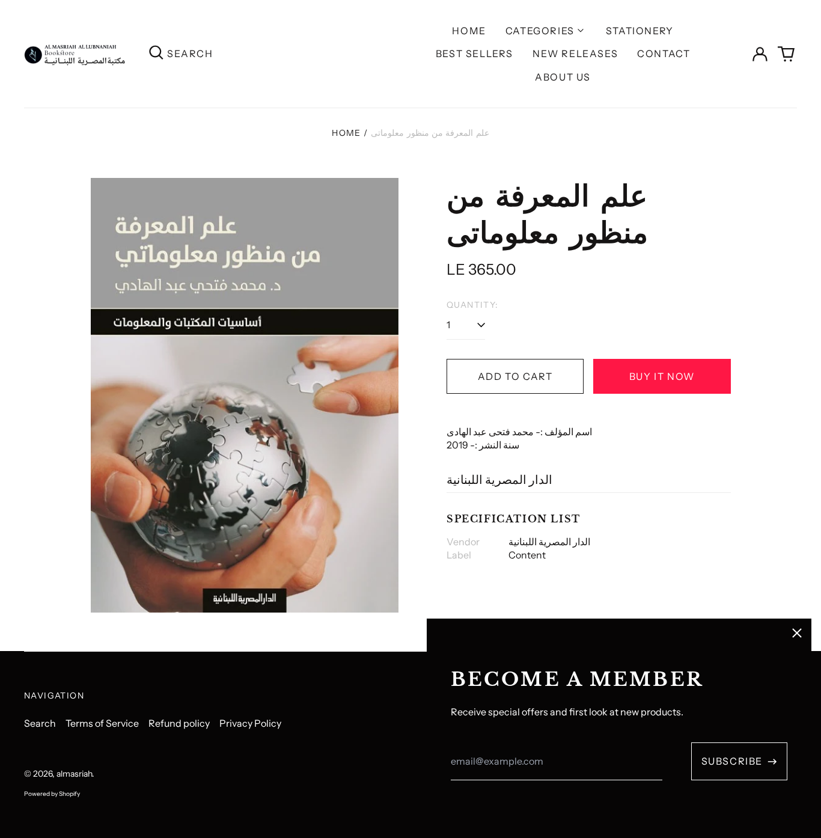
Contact (663, 53)
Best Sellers (474, 53)
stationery (640, 31)
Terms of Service (102, 723)
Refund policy (179, 723)
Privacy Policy (250, 723)
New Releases (575, 53)
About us (563, 77)
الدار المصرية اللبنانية (499, 480)
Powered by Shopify (52, 794)
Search (40, 723)
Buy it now (662, 376)
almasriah (74, 773)
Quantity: (473, 304)
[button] (786, 54)
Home (469, 31)
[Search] (156, 53)
